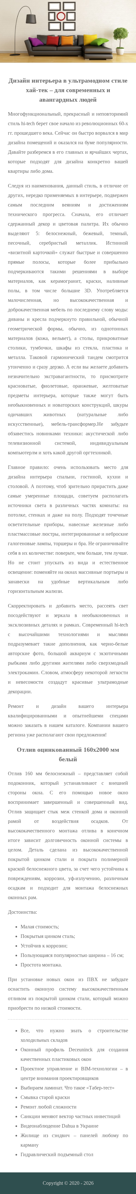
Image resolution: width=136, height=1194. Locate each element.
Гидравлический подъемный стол (57, 1154)
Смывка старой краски (45, 1097)
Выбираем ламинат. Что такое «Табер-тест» (67, 1087)
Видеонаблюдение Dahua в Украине (59, 1126)
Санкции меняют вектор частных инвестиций (71, 1116)
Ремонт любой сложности (49, 1106)
